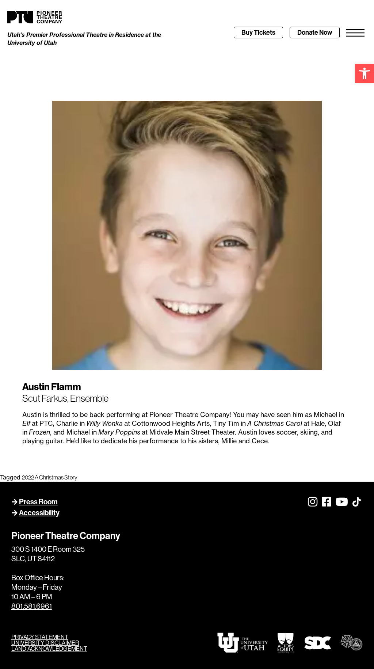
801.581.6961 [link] (31, 606)
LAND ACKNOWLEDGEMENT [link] (49, 648)
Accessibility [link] (39, 512)
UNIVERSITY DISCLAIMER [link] (45, 642)
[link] (364, 73)
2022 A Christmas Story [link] (49, 477)
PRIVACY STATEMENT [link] (39, 637)
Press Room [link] (38, 501)
